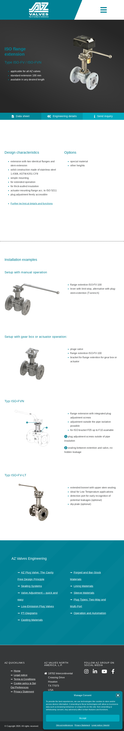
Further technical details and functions (32, 203)
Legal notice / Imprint (100, 725)
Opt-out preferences (64, 725)
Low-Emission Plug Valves (37, 606)
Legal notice (20, 675)
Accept (82, 718)
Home (17, 671)
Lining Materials (83, 586)
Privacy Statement (82, 725)
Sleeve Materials (84, 592)
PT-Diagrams (29, 613)
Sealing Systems (31, 586)
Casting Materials (32, 619)
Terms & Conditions (24, 679)
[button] (117, 695)
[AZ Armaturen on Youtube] (106, 674)
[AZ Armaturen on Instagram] (88, 674)
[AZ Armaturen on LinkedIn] (97, 674)
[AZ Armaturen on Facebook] (114, 674)
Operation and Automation (90, 613)
